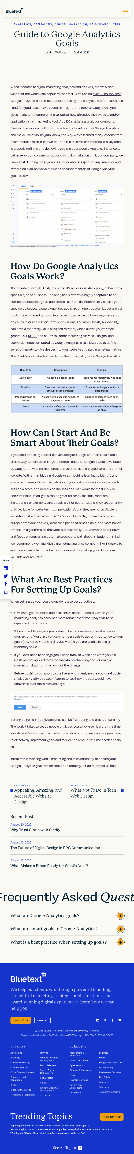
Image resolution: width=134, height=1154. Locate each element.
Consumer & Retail (79, 1060)
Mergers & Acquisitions (110, 1062)
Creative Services (19, 1067)
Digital (13, 1085)
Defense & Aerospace (80, 1070)
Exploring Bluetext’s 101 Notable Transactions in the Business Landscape (48, 1125)
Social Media (46, 1077)
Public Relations (48, 1065)
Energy (73, 1075)
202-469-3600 (105, 1035)
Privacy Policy (81, 1030)
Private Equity (106, 1067)
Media (102, 1057)
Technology (105, 1087)
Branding (15, 1057)
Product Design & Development (49, 1059)
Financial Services (79, 1079)
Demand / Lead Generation (18, 1078)
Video (43, 1082)
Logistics (103, 1052)
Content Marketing (19, 1062)
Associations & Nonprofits (77, 1054)
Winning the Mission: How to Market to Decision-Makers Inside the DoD (47, 1133)
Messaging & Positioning (22, 1094)
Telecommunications (109, 1091)
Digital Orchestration (20, 1089)
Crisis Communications (22, 1072)
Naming (44, 1052)
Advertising (16, 1052)
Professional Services (110, 1072)
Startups (103, 1082)
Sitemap (94, 1030)
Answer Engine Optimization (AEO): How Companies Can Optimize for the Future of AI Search (59, 1129)
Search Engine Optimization (47, 1071)
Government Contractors (76, 1086)
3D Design (45, 1095)
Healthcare (75, 1092)
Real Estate (104, 1077)
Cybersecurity (77, 1065)
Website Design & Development (49, 1089)
